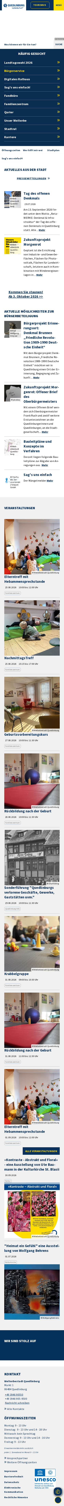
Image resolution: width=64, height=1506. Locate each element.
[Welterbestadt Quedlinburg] (32, 1392)
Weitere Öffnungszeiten (22, 1462)
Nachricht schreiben (17, 1402)
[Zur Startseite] (14, 6)
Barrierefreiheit (13, 1476)
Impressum (10, 1471)
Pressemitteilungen (31, 178)
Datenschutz (11, 1482)
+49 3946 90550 (13, 1394)
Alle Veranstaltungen (41, 1151)
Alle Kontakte (15, 1409)
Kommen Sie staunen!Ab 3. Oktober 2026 (26, 294)
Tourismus (39, 5)
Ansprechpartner (17, 1458)
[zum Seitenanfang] (58, 1500)
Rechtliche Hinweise (16, 1497)
